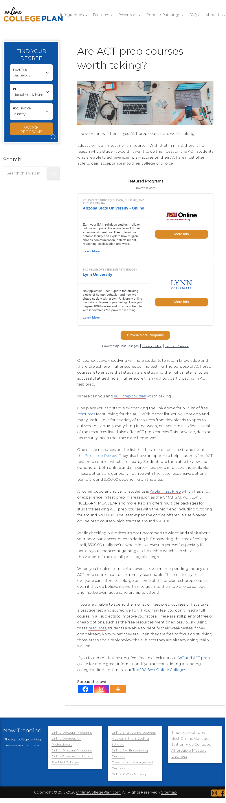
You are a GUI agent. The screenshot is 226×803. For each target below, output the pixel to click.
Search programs (31, 130)
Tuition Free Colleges (191, 744)
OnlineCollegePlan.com (98, 792)
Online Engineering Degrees (134, 732)
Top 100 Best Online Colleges (159, 670)
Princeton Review (101, 456)
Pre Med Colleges (65, 762)
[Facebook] (85, 689)
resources (86, 414)
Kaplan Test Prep (165, 491)
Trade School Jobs (188, 733)
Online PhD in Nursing (129, 774)
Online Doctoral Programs (71, 732)
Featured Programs (145, 181)
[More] (118, 689)
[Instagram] (101, 689)
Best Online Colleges (190, 738)
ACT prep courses (130, 396)
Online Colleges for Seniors (72, 756)
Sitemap (169, 792)
